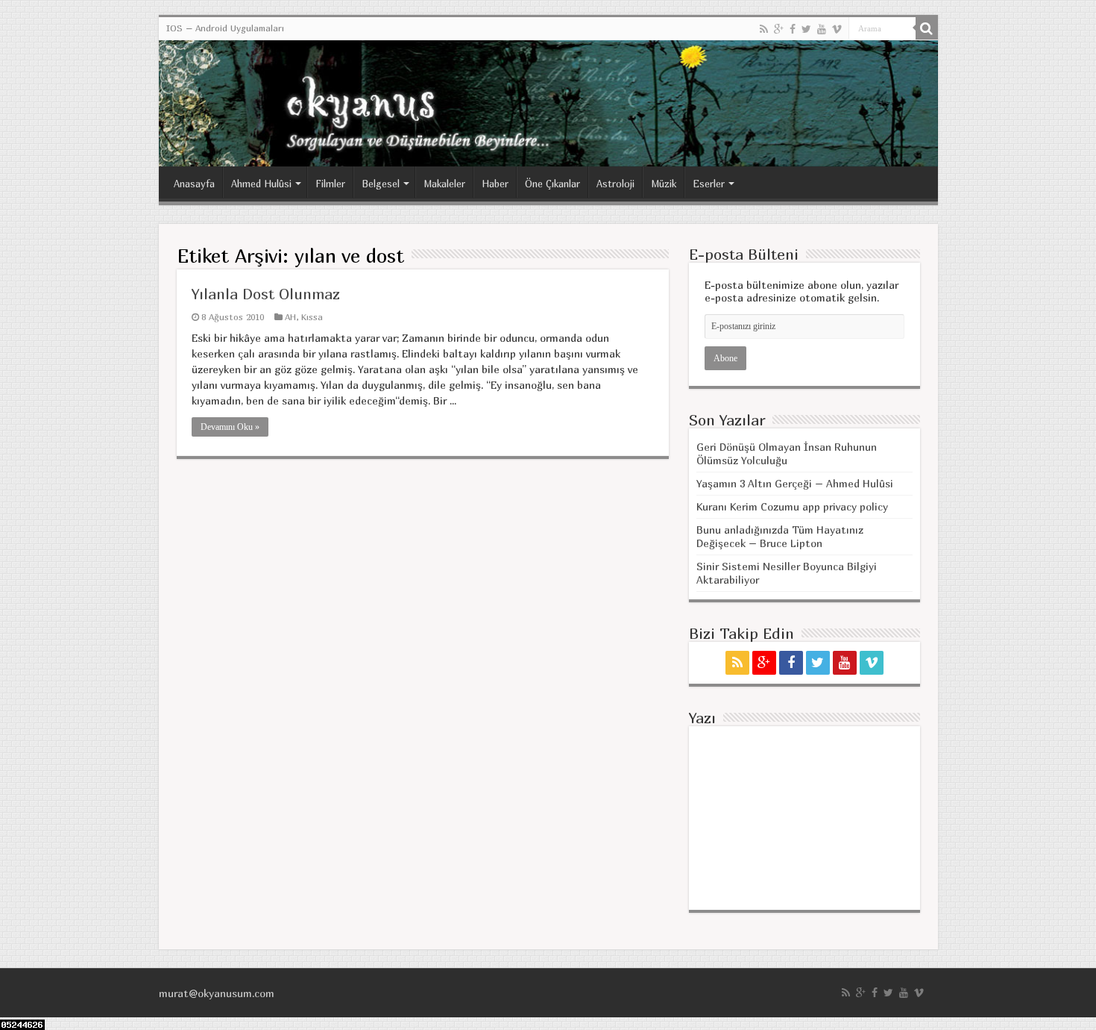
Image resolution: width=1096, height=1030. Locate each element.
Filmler (330, 184)
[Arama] (927, 28)
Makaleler (444, 184)
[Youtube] (822, 29)
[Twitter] (806, 29)
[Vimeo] (837, 29)
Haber (495, 184)
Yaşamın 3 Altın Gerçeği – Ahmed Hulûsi (794, 483)
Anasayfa (194, 184)
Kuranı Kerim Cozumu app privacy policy (792, 506)
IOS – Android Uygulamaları (225, 28)
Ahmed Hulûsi (261, 184)
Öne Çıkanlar (552, 184)
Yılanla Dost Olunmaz (266, 293)
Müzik (663, 184)
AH (290, 316)
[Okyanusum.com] (548, 103)
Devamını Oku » (230, 427)
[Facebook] (792, 29)
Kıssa (312, 316)
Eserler (709, 184)
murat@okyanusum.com (216, 993)
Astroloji (615, 184)
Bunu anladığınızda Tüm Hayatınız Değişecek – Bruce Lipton (779, 536)
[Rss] (763, 29)
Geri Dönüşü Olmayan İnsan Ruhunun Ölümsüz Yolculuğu (786, 453)
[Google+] (778, 29)
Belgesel (381, 184)
